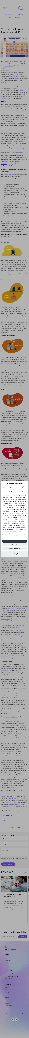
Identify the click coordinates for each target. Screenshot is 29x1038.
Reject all (14, 544)
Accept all (14, 541)
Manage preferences (14, 548)
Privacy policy (14, 553)
